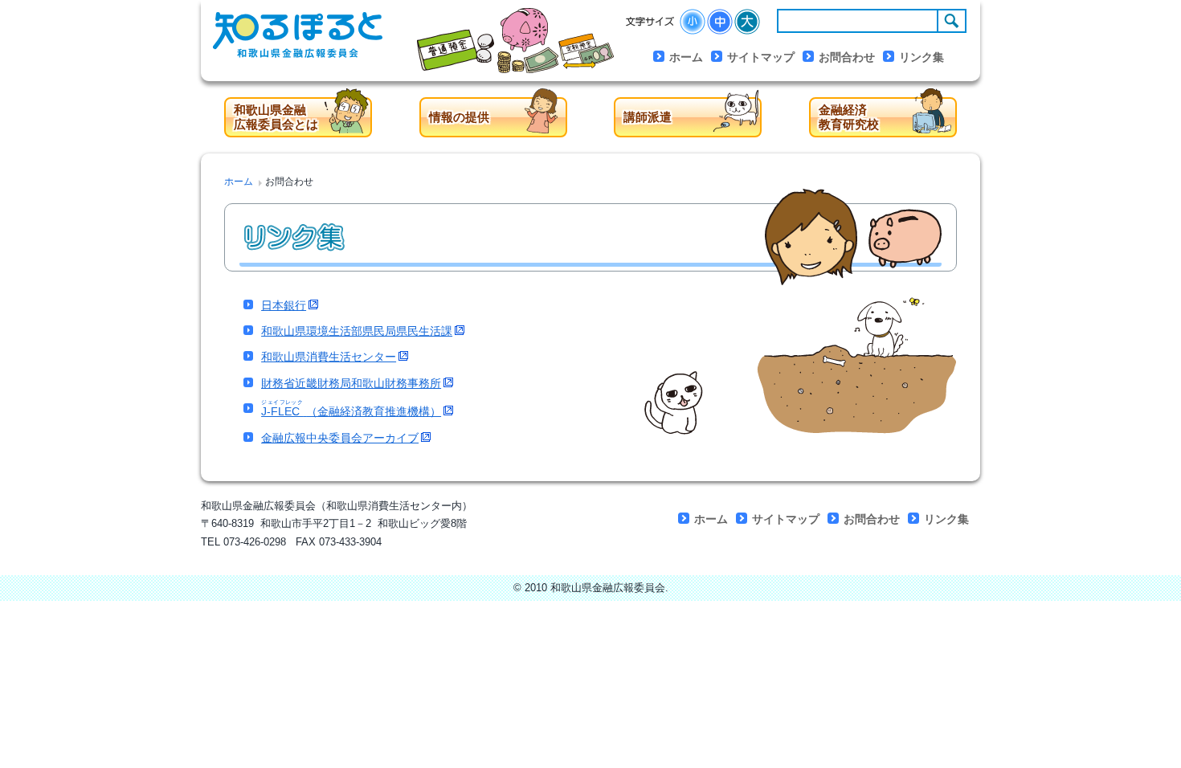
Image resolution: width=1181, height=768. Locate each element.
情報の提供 (459, 117)
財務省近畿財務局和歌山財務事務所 (351, 383)
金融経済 (849, 117)
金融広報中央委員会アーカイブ (340, 437)
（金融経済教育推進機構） (351, 410)
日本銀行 (283, 305)
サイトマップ (761, 57)
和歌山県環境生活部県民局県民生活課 (356, 331)
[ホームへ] (311, 40)
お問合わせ (847, 57)
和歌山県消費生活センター (328, 356)
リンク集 (921, 57)
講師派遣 (647, 117)
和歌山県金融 (276, 117)
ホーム (686, 57)
